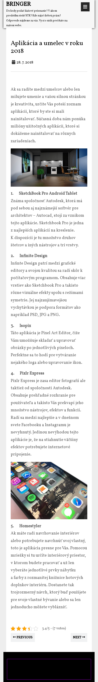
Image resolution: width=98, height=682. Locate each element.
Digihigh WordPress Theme (37, 665)
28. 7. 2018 (24, 62)
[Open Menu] (85, 6)
